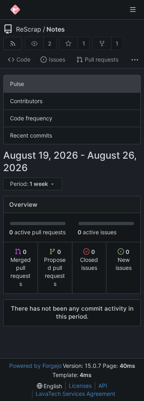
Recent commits (31, 135)
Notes (55, 29)
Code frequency (31, 118)
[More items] (135, 60)
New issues (124, 259)
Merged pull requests (20, 267)
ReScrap (28, 29)
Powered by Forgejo (35, 365)
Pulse (17, 83)
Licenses (80, 385)
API (102, 385)
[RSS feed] (12, 43)
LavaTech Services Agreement (75, 393)
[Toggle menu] (133, 9)
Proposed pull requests (55, 267)
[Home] (15, 9)
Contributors (26, 101)
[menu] (33, 184)
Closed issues (89, 259)
